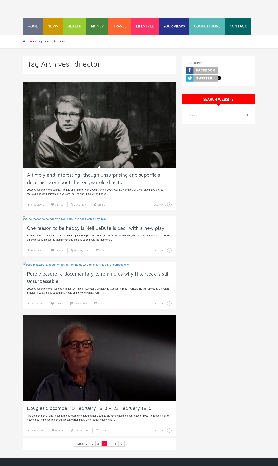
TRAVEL (120, 26)
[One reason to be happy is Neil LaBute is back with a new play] (99, 218)
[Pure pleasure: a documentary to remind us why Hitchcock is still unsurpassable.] (99, 264)
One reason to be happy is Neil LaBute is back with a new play (95, 228)
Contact (238, 26)
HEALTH (74, 26)
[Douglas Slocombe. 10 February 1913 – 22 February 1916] (99, 358)
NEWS (52, 26)
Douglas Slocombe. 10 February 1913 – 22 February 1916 (89, 408)
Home (33, 26)
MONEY (97, 26)
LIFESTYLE (145, 26)
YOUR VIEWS (174, 26)
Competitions (207, 26)
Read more (159, 204)
